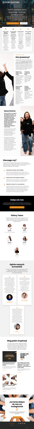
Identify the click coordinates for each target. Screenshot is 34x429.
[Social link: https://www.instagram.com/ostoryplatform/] (19, 423)
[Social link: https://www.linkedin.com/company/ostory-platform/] (25, 423)
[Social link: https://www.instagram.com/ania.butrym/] (17, 257)
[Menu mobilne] (31, 2)
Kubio (26, 427)
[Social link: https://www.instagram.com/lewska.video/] (9, 245)
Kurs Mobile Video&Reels (9, 302)
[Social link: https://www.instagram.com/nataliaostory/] (9, 233)
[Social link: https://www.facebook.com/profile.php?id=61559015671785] (21, 423)
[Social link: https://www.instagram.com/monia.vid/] (24, 245)
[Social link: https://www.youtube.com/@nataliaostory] (23, 423)
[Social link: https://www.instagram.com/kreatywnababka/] (24, 233)
